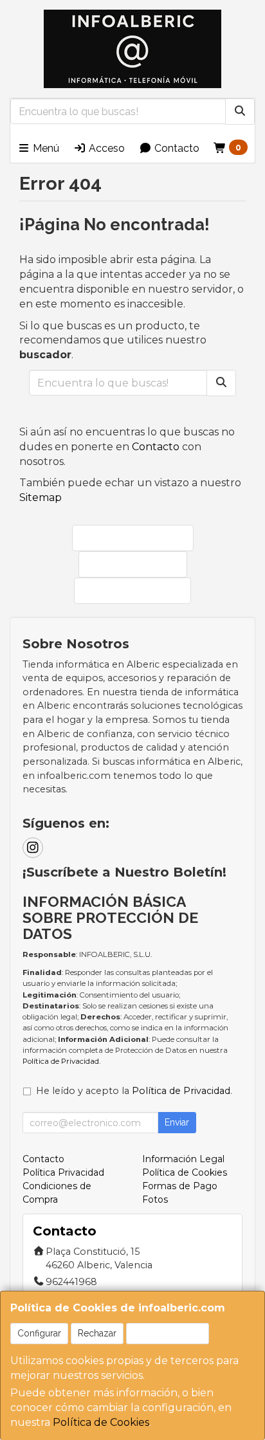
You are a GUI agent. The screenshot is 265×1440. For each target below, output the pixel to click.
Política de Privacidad (61, 1061)
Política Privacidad (63, 1172)
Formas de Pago (179, 1186)
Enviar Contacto (139, 564)
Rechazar (97, 1333)
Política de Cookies (101, 1422)
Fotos (155, 1199)
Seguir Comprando (139, 537)
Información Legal (183, 1159)
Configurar (39, 1333)
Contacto (175, 148)
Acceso (105, 148)
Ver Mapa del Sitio (139, 590)
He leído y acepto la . (134, 1091)
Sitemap (40, 497)
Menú (44, 148)
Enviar (177, 1122)
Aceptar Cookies (167, 1333)
